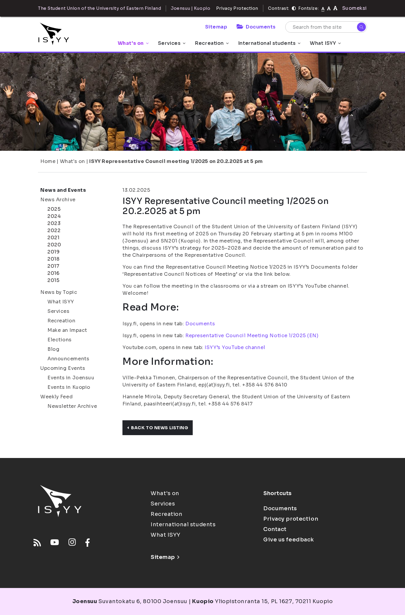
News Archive (58, 199)
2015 (53, 280)
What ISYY (323, 43)
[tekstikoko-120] (335, 8)
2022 (53, 230)
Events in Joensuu (71, 378)
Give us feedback (288, 539)
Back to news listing (159, 427)
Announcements (68, 359)
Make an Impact (67, 330)
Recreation (209, 43)
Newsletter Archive (72, 406)
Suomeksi (354, 8)
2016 (53, 273)
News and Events (63, 190)
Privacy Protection (237, 8)
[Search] (361, 27)
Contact (275, 529)
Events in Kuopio (68, 387)
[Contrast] (294, 8)
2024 (54, 216)
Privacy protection (290, 519)
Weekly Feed (56, 397)
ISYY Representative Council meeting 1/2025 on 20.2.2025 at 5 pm (176, 161)
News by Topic (58, 292)
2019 (53, 252)
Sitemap (216, 27)
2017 (53, 266)
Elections (59, 340)
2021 (53, 237)
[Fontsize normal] (323, 8)
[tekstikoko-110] (329, 8)
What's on (131, 43)
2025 (53, 209)
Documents (261, 27)
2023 (53, 223)
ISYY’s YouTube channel (235, 347)
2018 (53, 259)
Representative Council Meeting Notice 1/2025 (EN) (251, 335)
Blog (53, 349)
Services (169, 43)
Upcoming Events (62, 368)
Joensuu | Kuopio (190, 8)
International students (267, 43)
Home (47, 161)
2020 (54, 245)
